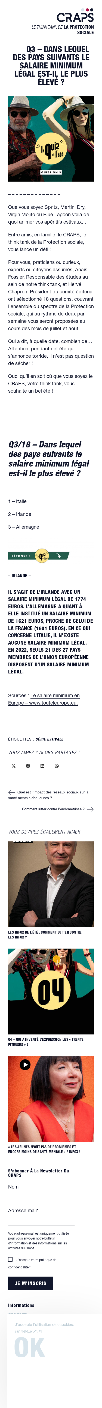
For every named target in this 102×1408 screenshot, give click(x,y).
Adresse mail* (23, 1211)
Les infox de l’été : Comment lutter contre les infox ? (45, 935)
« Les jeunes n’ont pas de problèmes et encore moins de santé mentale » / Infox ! (44, 1150)
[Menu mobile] (11, 44)
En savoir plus (28, 1332)
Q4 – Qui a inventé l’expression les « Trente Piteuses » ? (46, 1042)
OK (29, 1351)
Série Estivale (49, 740)
